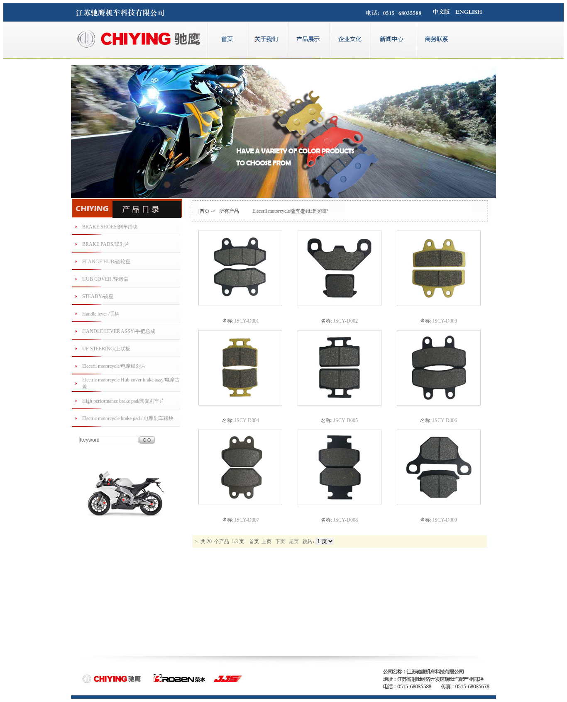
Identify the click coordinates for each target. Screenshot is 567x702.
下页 (280, 541)
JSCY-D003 (445, 321)
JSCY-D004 (247, 420)
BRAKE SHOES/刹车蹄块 (110, 227)
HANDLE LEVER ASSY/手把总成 (118, 331)
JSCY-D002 (345, 321)
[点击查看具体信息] (240, 304)
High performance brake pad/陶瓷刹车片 (123, 401)
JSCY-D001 (247, 321)
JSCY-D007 (247, 520)
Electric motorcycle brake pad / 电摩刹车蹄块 (128, 418)
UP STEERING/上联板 (106, 349)
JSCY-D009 (445, 520)
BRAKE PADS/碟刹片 (106, 244)
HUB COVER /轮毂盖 (105, 279)
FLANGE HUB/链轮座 (106, 262)
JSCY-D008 (345, 520)
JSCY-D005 (345, 420)
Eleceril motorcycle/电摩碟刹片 (114, 366)
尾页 (294, 541)
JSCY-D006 (445, 420)
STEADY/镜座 (97, 296)
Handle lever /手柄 (101, 314)
